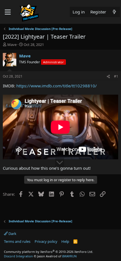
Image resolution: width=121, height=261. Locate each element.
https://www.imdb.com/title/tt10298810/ (56, 85)
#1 (116, 76)
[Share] (108, 76)
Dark (12, 233)
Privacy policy (46, 241)
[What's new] (114, 12)
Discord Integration (18, 256)
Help (65, 241)
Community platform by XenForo (48, 252)
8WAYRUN (69, 256)
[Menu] (7, 12)
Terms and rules (17, 241)
